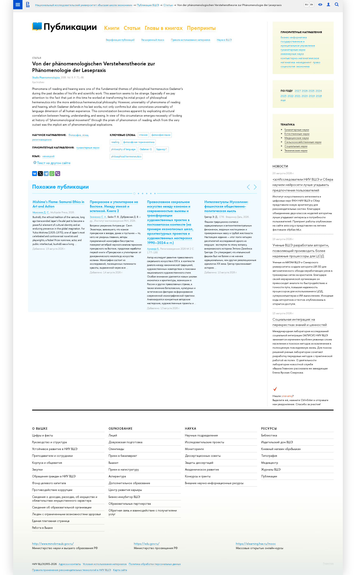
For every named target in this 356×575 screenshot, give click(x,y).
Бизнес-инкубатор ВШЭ (124, 497)
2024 (319, 91)
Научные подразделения (201, 435)
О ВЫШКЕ (40, 428)
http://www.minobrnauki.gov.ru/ (53, 544)
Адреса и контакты (70, 564)
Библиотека (269, 435)
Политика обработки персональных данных (155, 564)
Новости (280, 166)
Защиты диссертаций (199, 463)
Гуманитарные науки (297, 129)
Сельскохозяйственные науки (303, 142)
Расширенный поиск (152, 40)
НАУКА (190, 428)
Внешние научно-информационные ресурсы (214, 483)
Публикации (70, 26)
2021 (298, 96)
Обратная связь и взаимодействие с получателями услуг (143, 512)
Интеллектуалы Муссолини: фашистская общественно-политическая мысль (226, 206)
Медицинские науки (297, 138)
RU (306, 4)
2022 (291, 96)
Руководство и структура (49, 442)
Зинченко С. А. (98, 217)
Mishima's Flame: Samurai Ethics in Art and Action (58, 204)
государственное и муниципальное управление (298, 43)
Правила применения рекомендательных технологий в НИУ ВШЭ (71, 570)
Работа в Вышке (42, 528)
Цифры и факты (42, 435)
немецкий (48, 156)
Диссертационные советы (203, 456)
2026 (305, 91)
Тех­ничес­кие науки (296, 150)
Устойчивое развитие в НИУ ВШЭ (54, 449)
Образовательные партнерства (130, 503)
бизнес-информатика (294, 37)
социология (288, 66)
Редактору (328, 563)
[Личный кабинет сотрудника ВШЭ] (328, 4)
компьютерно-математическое (300, 58)
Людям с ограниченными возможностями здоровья (66, 514)
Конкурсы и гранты (198, 476)
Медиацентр (269, 463)
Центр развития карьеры (125, 490)
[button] (134, 193)
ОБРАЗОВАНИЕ (120, 428)
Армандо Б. (153, 248)
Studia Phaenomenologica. (46, 77)
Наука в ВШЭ (224, 40)
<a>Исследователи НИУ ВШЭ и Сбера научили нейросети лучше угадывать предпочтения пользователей (303, 184)
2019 (312, 96)
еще (283, 100)
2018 (319, 96)
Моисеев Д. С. (41, 212)
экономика (302, 66)
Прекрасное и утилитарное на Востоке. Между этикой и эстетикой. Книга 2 (114, 206)
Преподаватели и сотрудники (52, 456)
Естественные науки (297, 134)
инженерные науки (292, 54)
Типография (269, 456)
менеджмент (304, 62)
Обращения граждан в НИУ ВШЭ (54, 476)
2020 (305, 96)
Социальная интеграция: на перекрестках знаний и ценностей (300, 322)
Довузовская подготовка (125, 442)
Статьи (132, 27)
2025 (312, 91)
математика (288, 62)
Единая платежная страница (50, 521)
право (316, 62)
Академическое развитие (202, 469)
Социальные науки (296, 146)
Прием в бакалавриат (123, 456)
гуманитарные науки (293, 49)
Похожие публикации (60, 186)
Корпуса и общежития (47, 463)
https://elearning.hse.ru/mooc (256, 544)
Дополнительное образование (129, 483)
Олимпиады (116, 449)
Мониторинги (194, 449)
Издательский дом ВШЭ (277, 442)
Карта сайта (120, 570)
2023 (284, 96)
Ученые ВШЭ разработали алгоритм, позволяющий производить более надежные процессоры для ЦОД (301, 250)
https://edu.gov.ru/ (146, 544)
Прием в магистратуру (124, 469)
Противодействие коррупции (52, 490)
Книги (111, 27)
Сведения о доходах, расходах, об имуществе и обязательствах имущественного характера (64, 498)
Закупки (37, 469)
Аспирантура (117, 476)
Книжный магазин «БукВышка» (281, 449)
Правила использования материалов (190, 40)
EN (311, 4)
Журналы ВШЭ (271, 469)
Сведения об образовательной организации (61, 507)
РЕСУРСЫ (269, 428)
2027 (298, 91)
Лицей (113, 435)
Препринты (201, 27)
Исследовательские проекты (204, 442)
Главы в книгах (164, 27)
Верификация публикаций (120, 40)
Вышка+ (114, 463)
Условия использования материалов (105, 564)
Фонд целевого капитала (49, 483)
